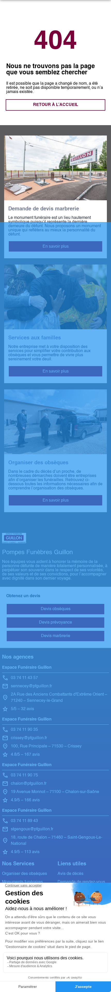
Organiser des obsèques (24, 874)
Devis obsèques (55, 609)
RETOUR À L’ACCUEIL (55, 105)
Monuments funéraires (22, 882)
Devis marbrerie (55, 636)
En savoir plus (56, 246)
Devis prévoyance (55, 622)
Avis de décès (70, 874)
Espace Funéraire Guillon (27, 668)
